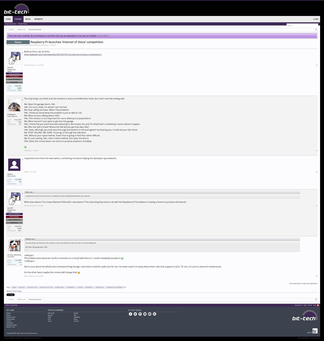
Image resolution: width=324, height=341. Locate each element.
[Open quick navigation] (316, 29)
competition (70, 287)
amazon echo (32, 287)
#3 (317, 172)
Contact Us (298, 305)
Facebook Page (11, 325)
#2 (317, 150)
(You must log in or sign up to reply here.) (303, 283)
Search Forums (10, 24)
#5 (317, 276)
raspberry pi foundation (115, 287)
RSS (318, 305)
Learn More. (103, 35)
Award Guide (10, 317)
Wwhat (10, 174)
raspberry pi (100, 287)
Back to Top (10, 327)
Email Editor (10, 319)
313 (20, 262)
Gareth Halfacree (42, 45)
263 (20, 181)
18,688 (19, 88)
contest (80, 287)
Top (314, 305)
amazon (22, 287)
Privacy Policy (314, 338)
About (8, 315)
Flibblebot (11, 114)
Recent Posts (22, 24)
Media (28, 19)
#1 (317, 65)
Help (305, 305)
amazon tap (59, 287)
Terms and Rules (303, 338)
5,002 (19, 122)
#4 (317, 206)
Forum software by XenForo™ (23, 338)
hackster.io (89, 287)
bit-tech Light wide (11, 305)
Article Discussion (22, 45)
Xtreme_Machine (14, 255)
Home (8, 19)
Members (38, 19)
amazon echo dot (46, 287)
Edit (125, 287)
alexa (14, 287)
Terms (8, 321)
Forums (18, 19)
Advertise (9, 323)
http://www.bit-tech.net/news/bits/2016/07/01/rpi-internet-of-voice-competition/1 (63, 54)
